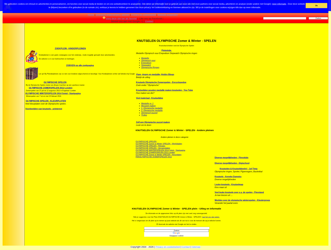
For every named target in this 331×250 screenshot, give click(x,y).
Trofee (144, 115)
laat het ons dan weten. (211, 217)
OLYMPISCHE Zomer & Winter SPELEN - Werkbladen (159, 144)
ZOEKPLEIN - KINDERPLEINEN (70, 48)
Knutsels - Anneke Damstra (228, 176)
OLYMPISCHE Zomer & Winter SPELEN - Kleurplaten (158, 155)
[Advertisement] (13, 64)
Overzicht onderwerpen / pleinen (112, 14)
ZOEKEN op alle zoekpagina (80, 65)
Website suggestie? (168, 14)
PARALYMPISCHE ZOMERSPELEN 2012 (154, 157)
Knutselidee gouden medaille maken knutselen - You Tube (164, 90)
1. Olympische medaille (152, 108)
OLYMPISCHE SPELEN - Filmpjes (150, 146)
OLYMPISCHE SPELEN (55, 82)
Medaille (145, 58)
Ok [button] (316, 6)
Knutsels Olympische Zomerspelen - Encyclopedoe (161, 82)
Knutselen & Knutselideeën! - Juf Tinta (238, 169)
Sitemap (196, 247)
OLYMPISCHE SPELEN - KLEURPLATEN (46, 101)
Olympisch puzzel (149, 113)
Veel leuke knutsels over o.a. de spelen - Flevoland (239, 192)
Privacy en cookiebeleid (143, 14)
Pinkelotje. (166, 50)
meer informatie (279, 4)
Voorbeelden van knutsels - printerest (43, 109)
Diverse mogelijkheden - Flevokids (231, 158)
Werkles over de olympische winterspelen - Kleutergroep (242, 200)
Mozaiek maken (148, 106)
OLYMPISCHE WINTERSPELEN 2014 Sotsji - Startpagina (53, 93)
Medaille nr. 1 (147, 103)
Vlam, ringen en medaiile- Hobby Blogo (155, 74)
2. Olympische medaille (152, 110)
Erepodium (146, 63)
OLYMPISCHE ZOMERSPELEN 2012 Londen (50, 88)
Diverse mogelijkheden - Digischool (232, 163)
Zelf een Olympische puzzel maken (153, 122)
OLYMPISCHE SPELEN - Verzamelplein (153, 148)
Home (91, 14)
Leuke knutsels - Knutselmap (229, 184)
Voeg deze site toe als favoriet (121, 18)
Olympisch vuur (148, 60)
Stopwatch (146, 65)
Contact (149, 21)
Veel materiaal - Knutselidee (149, 98)
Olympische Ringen (150, 67)
